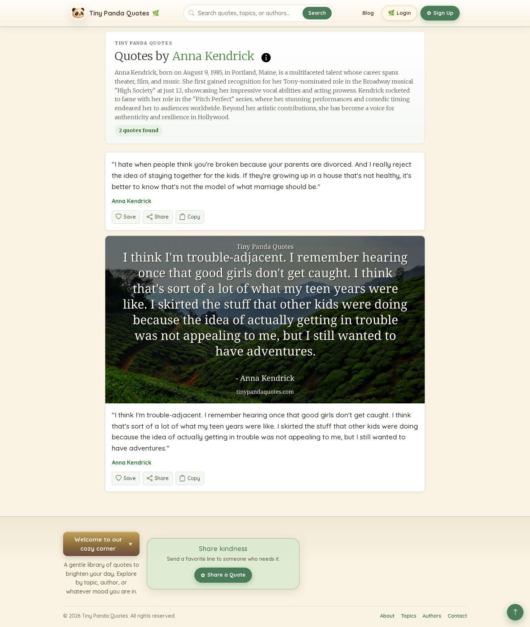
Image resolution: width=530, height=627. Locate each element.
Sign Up (440, 13)
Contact (457, 616)
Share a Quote (223, 575)
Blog (368, 13)
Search (317, 13)
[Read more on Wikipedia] (266, 57)
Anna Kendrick (131, 201)
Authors (432, 616)
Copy (193, 217)
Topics (408, 616)
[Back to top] (515, 612)
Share (162, 217)
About (387, 616)
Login (399, 12)
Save (130, 217)
